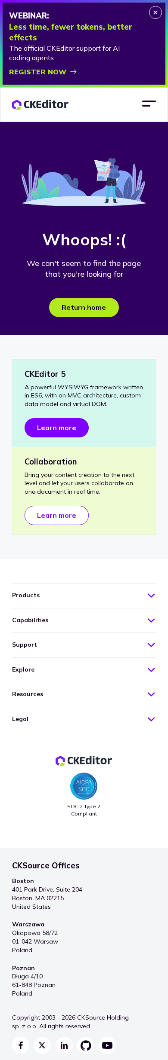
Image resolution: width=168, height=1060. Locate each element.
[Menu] (149, 104)
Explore (23, 669)
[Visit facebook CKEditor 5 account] (20, 1045)
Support (24, 644)
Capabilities (30, 620)
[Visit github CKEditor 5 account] (85, 1045)
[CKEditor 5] (40, 105)
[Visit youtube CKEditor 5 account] (107, 1045)
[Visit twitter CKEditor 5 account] (42, 1045)
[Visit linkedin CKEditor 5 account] (64, 1045)
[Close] (155, 12)
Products (26, 595)
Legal (20, 719)
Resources (27, 694)
